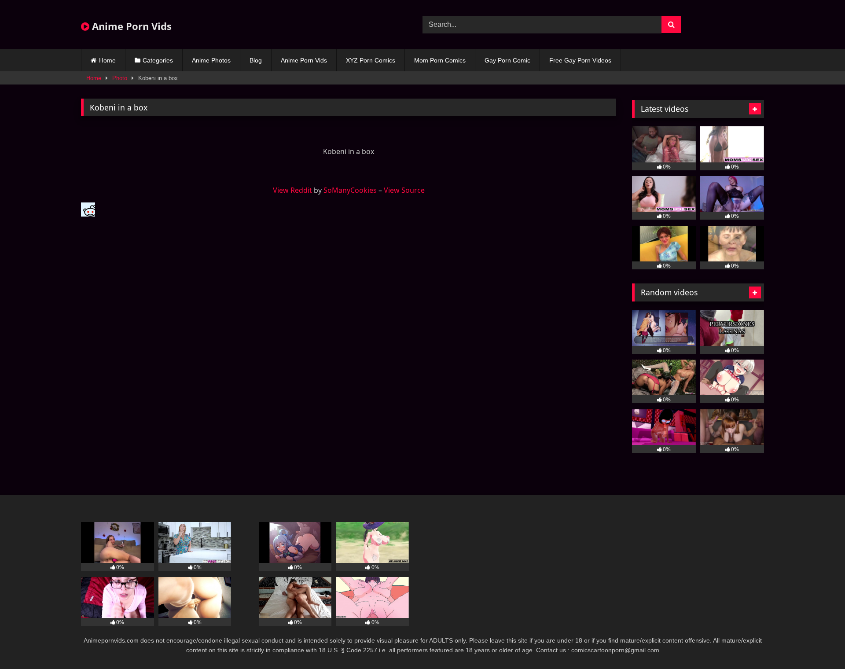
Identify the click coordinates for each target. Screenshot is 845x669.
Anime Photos (211, 60)
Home (107, 60)
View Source (404, 190)
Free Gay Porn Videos (580, 60)
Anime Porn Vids (130, 26)
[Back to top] (817, 642)
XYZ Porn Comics (370, 60)
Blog (256, 60)
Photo (119, 78)
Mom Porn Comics (440, 60)
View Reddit (292, 190)
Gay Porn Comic (507, 60)
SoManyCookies (350, 190)
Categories (158, 60)
